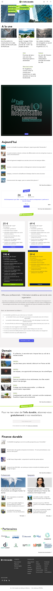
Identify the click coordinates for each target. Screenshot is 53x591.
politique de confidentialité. (33, 425)
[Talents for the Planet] (26, 545)
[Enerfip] (16, 545)
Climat (37, 39)
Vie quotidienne (47, 572)
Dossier (26, 134)
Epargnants (31, 475)
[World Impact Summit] (37, 536)
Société (29, 573)
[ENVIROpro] (5, 536)
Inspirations (15, 361)
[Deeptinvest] (5, 545)
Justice (29, 565)
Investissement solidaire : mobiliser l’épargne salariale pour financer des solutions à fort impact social (39, 491)
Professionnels (5, 475)
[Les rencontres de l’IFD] (47, 545)
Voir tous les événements (44, 209)
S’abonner (13, 247)
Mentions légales (18, 566)
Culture (46, 566)
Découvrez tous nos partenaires (44, 552)
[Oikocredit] (26, 536)
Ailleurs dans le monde (28, 66)
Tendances (40, 53)
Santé (37, 562)
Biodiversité (38, 568)
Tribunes (29, 567)
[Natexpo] (37, 545)
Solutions (15, 385)
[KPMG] (16, 536)
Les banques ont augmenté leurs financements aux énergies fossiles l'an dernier (13, 491)
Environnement (16, 377)
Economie (46, 564)
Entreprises (3, 39)
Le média (16, 568)
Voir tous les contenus (45, 185)
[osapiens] (47, 536)
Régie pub (16, 564)
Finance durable (39, 570)
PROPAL (41, 588)
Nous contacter (17, 562)
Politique (20, 39)
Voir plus (22, 516)
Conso (45, 568)
